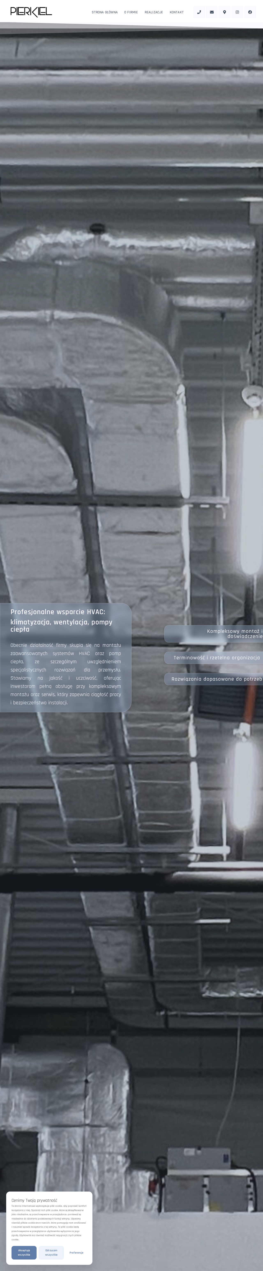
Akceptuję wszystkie (24, 1253)
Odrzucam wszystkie (51, 1253)
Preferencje (76, 1253)
